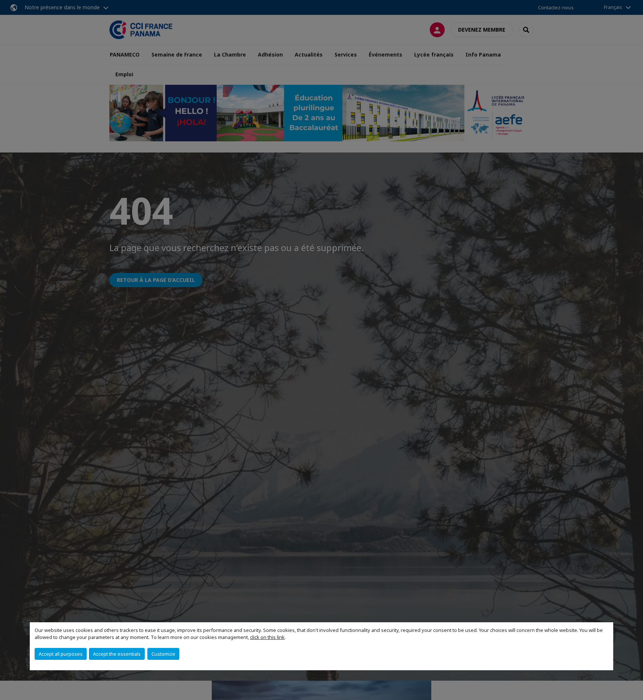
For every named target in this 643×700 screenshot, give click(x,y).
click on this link (267, 637)
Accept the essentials (117, 654)
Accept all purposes (61, 654)
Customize (163, 654)
